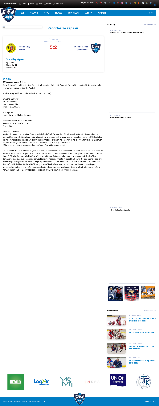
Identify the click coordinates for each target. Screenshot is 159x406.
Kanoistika (59, 4)
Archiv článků (150, 311)
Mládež (58, 13)
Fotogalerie (73, 13)
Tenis (40, 4)
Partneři (102, 13)
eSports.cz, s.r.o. (41, 401)
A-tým (46, 13)
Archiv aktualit (149, 25)
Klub (22, 13)
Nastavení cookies (150, 401)
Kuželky (48, 4)
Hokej (32, 4)
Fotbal (24, 4)
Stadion (34, 13)
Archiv (88, 13)
